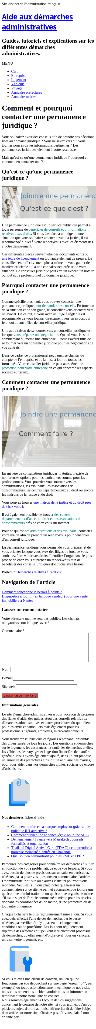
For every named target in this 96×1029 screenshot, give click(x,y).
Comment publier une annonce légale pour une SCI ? (50, 835)
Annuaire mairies (23, 97)
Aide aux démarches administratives (37, 22)
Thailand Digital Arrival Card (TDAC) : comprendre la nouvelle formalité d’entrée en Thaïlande (51, 850)
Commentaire (13, 631)
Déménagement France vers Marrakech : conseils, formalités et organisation (47, 841)
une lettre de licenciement (20, 258)
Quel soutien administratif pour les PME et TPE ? (47, 856)
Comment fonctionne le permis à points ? (32, 592)
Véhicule (17, 84)
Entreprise (18, 75)
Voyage (16, 88)
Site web (8, 687)
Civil (14, 71)
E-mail (7, 678)
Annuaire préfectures (26, 92)
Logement (18, 80)
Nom (5, 669)
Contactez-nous (72, 1025)
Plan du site (49, 1025)
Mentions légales (25, 1025)
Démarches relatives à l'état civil (39, 572)
